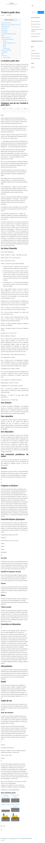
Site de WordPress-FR (35, 58)
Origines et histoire (5, 37)
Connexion (33, 50)
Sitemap (32, 67)
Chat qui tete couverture (36, 33)
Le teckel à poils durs (6, 23)
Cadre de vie (4, 55)
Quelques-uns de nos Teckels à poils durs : (10, 24)
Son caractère (4, 30)
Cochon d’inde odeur (35, 26)
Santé (2, 53)
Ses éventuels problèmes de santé (8, 33)
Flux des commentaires (35, 55)
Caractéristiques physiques (7, 39)
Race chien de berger (35, 21)
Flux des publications (35, 53)
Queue (4, 44)
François (11, 3)
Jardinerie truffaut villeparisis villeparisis (37, 30)
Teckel (2, 35)
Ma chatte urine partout (35, 24)
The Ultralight (19, 838)
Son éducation (4, 32)
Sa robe (4, 41)
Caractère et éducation (6, 50)
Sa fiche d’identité (5, 26)
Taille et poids (6, 48)
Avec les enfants (6, 57)
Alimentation (4, 52)
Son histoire (4, 28)
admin (3, 15)
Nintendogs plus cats (35, 36)
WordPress (3, 840)
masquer (15, 20)
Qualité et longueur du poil (9, 43)
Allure (4, 46)
